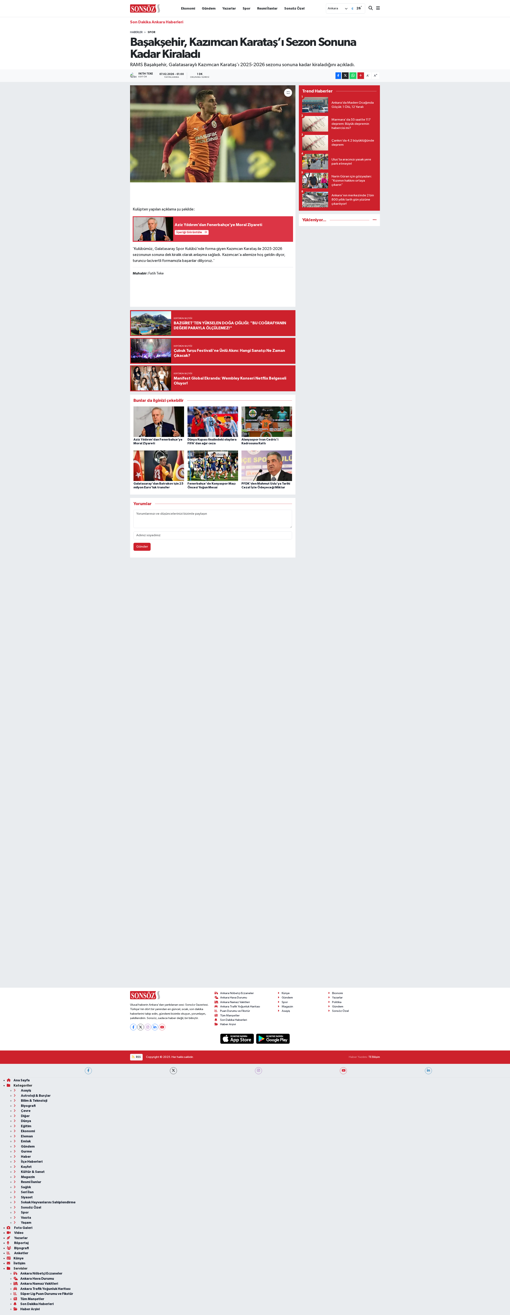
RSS (138, 1056)
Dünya (25, 1121)
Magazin (287, 1006)
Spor (246, 8)
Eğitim (25, 1126)
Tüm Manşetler (230, 1015)
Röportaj (21, 1243)
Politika (336, 1002)
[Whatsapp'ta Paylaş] (352, 75)
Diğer (25, 1116)
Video (19, 1232)
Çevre (25, 1110)
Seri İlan (27, 1192)
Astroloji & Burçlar (35, 1095)
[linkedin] (428, 1070)
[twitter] (173, 1070)
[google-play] (273, 1038)
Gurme (26, 1151)
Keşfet (26, 1166)
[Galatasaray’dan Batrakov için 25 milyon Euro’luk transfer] (158, 465)
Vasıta (25, 1217)
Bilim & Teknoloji (33, 1100)
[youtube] (343, 1070)
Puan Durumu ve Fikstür (235, 1010)
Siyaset (26, 1197)
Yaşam (25, 1222)
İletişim (19, 1263)
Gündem (209, 8)
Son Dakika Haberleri (233, 1019)
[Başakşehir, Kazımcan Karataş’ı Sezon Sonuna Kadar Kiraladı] (213, 133)
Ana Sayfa (22, 1080)
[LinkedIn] (155, 1027)
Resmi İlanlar (267, 8)
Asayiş (286, 1010)
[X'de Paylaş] (345, 75)
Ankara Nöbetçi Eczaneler (237, 993)
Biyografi (28, 1105)
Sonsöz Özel (294, 8)
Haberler (136, 32)
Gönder (142, 546)
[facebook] (88, 1070)
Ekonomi (188, 8)
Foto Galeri (23, 1227)
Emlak (25, 1141)
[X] (140, 1027)
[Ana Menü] (376, 8)
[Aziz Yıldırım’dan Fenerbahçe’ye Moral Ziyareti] (158, 421)
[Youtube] (162, 1027)
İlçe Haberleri (31, 1161)
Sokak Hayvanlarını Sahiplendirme (48, 1202)
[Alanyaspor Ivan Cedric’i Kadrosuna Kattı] (266, 421)
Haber (25, 1156)
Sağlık (25, 1187)
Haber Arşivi (228, 1024)
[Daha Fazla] (360, 75)
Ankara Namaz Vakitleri (235, 1002)
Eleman (26, 1136)
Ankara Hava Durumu (233, 997)
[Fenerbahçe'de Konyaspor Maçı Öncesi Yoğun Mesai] (212, 465)
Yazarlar (229, 8)
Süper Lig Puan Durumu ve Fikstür (46, 1293)
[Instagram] (147, 1027)
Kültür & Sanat (32, 1171)
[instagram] (258, 1070)
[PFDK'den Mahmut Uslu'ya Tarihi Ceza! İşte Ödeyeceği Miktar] (266, 465)
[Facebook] (133, 1027)
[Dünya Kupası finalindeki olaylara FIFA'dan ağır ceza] (212, 421)
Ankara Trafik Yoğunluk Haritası (240, 1006)
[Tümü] (375, 220)
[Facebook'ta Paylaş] (338, 75)
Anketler (21, 1253)
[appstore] (237, 1038)
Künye (286, 993)
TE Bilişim (374, 1056)
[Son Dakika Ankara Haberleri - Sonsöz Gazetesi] (145, 8)
